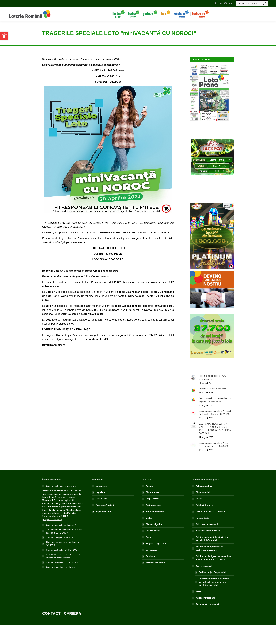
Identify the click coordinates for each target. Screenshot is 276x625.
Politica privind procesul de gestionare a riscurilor (209, 548)
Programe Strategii (105, 505)
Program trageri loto (156, 543)
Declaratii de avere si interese (210, 511)
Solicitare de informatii (207, 524)
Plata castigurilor (154, 524)
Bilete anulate (152, 492)
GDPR (199, 591)
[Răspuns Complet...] (52, 519)
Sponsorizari (152, 550)
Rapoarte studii (103, 511)
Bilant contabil (203, 492)
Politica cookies (153, 531)
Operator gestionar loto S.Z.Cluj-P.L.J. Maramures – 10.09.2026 (214, 444)
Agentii (149, 486)
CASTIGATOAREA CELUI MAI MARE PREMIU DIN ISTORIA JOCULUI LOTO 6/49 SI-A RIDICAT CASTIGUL (215, 429)
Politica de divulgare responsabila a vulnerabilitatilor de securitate (213, 558)
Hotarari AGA (202, 518)
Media (149, 518)
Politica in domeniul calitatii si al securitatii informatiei (212, 539)
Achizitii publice (204, 486)
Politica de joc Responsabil (212, 572)
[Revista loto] (209, 93)
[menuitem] (118, 14)
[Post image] (193, 377)
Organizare (101, 499)
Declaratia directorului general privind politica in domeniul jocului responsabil (214, 582)
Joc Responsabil (204, 566)
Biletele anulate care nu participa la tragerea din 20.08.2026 (215, 400)
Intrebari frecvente (155, 511)
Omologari (151, 556)
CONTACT (51, 613)
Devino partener (153, 505)
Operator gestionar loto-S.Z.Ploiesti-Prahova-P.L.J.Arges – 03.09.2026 (215, 412)
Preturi (149, 537)
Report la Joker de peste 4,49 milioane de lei (212, 377)
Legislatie (100, 492)
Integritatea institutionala (208, 531)
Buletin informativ (204, 505)
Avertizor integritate (205, 598)
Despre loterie (152, 499)
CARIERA (72, 613)
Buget (198, 499)
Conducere (101, 486)
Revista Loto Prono (155, 563)
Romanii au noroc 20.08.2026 (212, 388)
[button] (4, 36)
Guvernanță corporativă (207, 604)
